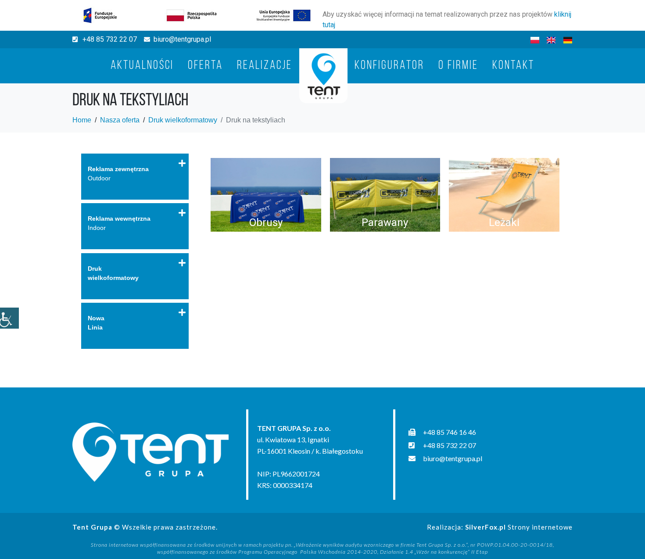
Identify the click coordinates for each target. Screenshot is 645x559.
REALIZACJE (264, 66)
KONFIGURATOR (389, 66)
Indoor (119, 223)
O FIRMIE (458, 66)
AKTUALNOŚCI (142, 66)
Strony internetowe (519, 527)
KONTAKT (513, 66)
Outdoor (118, 173)
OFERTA (205, 66)
